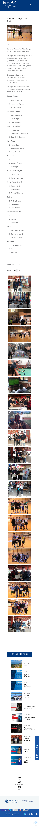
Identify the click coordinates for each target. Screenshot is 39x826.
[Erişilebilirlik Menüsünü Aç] (36, 823)
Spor (11, 44)
